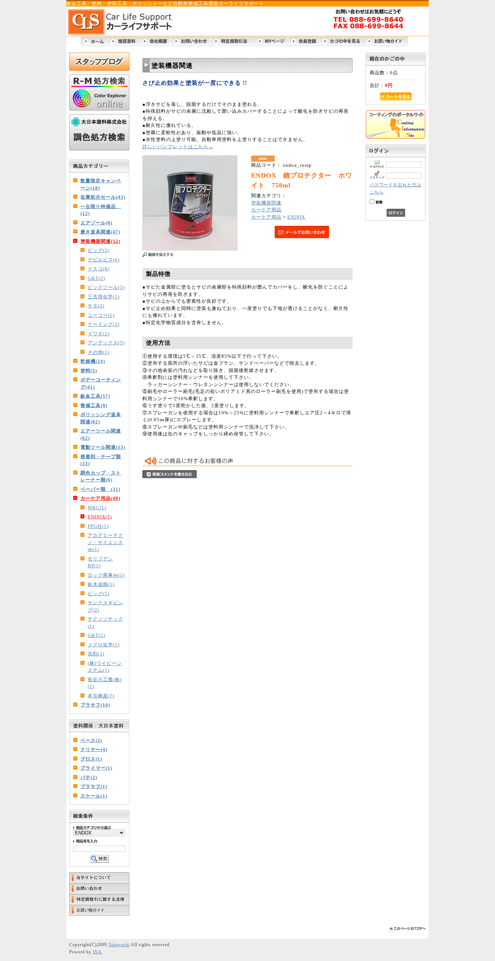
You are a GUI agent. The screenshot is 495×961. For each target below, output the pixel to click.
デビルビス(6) (104, 259)
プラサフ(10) (95, 705)
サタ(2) (96, 305)
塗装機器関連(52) (100, 241)
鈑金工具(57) (95, 396)
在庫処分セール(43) (102, 197)
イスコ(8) (98, 269)
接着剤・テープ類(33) (100, 460)
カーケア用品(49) (100, 498)
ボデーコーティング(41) (100, 383)
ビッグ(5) (98, 593)
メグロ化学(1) (104, 644)
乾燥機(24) (92, 361)
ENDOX (296, 217)
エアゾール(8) (96, 222)
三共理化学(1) (104, 296)
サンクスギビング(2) (105, 606)
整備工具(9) (93, 405)
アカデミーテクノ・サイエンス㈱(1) (105, 542)
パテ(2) (88, 777)
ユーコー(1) (101, 315)
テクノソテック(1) (105, 622)
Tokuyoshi (119, 945)
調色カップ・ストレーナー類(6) (100, 476)
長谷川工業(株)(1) (105, 683)
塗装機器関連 (266, 203)
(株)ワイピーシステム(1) (105, 666)
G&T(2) (96, 278)
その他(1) (98, 352)
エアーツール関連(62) (100, 434)
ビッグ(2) (98, 250)
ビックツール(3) (106, 287)
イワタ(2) (98, 333)
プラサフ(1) (93, 786)
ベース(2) (91, 740)
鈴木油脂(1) (101, 584)
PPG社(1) (98, 526)
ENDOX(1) (100, 516)
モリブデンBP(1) (100, 562)
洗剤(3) (96, 653)
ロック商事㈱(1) (106, 575)
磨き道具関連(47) (100, 232)
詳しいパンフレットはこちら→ (177, 146)
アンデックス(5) (106, 342)
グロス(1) (91, 759)
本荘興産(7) (101, 696)
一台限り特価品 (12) (100, 210)
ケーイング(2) (104, 324)
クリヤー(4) (93, 749)
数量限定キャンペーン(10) (100, 184)
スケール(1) (93, 796)
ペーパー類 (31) (100, 489)
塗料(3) (88, 370)
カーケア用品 (266, 209)
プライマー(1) (96, 768)
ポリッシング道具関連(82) (100, 418)
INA (97, 952)
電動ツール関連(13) (102, 447)
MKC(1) (97, 507)
